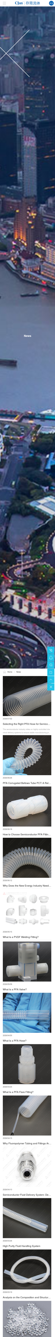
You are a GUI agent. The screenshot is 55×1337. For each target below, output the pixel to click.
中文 (51, 3)
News (18, 672)
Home (10, 672)
